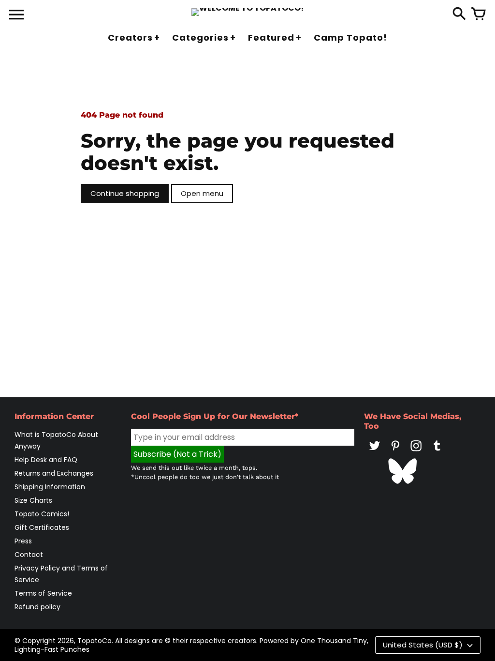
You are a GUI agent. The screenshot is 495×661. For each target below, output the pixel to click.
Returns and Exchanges (54, 473)
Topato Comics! (42, 514)
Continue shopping (124, 193)
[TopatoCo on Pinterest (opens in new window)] (395, 452)
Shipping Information (50, 487)
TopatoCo (94, 641)
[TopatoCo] (247, 12)
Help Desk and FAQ (46, 460)
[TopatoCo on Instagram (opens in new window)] (416, 452)
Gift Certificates (42, 527)
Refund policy (37, 607)
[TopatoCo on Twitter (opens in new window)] (374, 452)
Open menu (202, 193)
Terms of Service (43, 593)
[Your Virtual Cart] (478, 14)
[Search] (459, 14)
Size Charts (33, 500)
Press (23, 541)
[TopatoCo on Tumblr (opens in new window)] (437, 452)
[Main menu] (16, 15)
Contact (29, 554)
